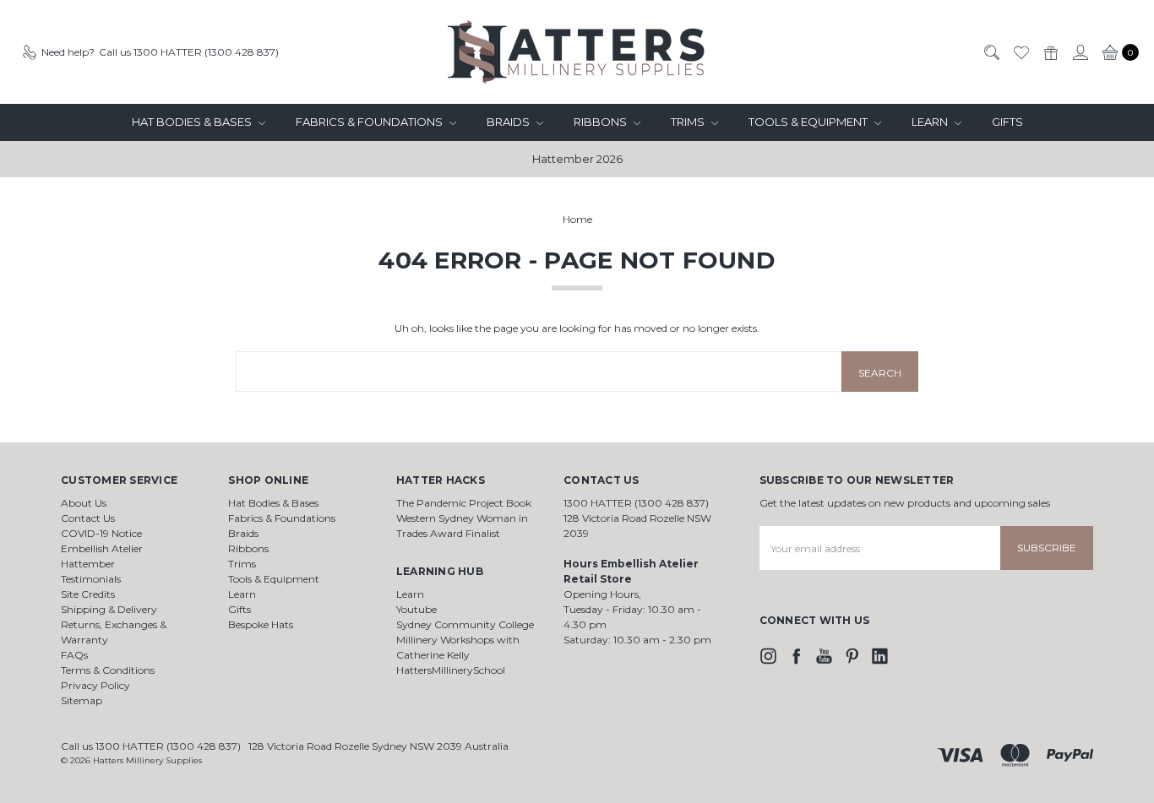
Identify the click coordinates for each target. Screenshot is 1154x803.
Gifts (1007, 121)
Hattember (88, 563)
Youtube (416, 609)
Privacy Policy (95, 685)
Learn (931, 121)
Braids (509, 121)
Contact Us (88, 518)
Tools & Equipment (809, 121)
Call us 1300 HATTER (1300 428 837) (151, 746)
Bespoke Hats (260, 624)
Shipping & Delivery (109, 609)
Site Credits (88, 594)
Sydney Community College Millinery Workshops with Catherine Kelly (465, 639)
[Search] (990, 52)
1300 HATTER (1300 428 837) (636, 502)
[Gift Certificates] (1050, 52)
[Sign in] (1079, 52)
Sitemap (81, 700)
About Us (83, 502)
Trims (689, 121)
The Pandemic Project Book (463, 502)
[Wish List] (1020, 52)
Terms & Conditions (108, 670)
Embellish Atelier (102, 548)
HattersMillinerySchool (450, 670)
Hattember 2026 (577, 158)
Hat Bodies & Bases (193, 121)
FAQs (74, 654)
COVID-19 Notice (101, 533)
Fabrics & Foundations (370, 121)
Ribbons (601, 121)
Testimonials (91, 578)
